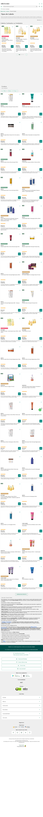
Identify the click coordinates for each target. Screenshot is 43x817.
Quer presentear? (22, 668)
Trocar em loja (22, 665)
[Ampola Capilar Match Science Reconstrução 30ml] (10, 237)
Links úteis (5, 717)
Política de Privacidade (34, 649)
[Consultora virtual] (39, 6)
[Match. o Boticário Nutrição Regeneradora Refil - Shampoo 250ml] (10, 294)
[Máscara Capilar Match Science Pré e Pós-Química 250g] (10, 126)
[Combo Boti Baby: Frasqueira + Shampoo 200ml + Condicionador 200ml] (21, 30)
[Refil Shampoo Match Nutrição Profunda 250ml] (10, 97)
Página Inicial (3, 11)
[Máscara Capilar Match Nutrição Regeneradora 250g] (10, 350)
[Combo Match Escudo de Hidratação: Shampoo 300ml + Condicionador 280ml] (32, 181)
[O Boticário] (5, 3)
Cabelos (7, 11)
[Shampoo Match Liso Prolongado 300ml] (10, 515)
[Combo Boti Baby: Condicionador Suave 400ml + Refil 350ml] (7, 30)
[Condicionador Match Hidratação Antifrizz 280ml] (32, 209)
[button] (12, 46)
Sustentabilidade (6, 713)
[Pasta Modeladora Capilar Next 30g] (32, 570)
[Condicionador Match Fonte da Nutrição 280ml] (10, 181)
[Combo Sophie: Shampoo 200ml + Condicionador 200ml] (32, 542)
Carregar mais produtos (22, 594)
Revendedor (5, 709)
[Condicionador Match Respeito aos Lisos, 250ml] (32, 97)
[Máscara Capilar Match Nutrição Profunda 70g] (32, 237)
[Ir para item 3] (21, 54)
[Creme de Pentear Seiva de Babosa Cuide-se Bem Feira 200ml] (32, 515)
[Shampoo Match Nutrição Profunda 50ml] (32, 294)
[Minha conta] (39, 4)
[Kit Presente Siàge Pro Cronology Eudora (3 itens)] (32, 265)
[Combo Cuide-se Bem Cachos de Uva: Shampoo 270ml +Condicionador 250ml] (10, 570)
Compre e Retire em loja (22, 662)
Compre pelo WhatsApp (22, 658)
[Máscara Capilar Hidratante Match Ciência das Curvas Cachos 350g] (10, 460)
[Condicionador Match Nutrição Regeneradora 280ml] (10, 265)
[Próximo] (26, 55)
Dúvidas (4, 697)
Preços (15, 90)
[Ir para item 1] (19, 54)
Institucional (5, 705)
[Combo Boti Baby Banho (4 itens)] (36, 30)
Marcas (9, 90)
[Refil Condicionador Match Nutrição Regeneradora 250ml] (32, 433)
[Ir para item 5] (23, 54)
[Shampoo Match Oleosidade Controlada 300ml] (32, 126)
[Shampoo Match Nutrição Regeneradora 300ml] (32, 350)
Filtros (5, 90)
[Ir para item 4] (22, 54)
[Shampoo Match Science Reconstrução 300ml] (10, 153)
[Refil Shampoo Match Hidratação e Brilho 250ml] (10, 433)
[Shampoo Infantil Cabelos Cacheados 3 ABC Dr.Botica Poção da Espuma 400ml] (10, 542)
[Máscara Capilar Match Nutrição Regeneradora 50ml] (32, 405)
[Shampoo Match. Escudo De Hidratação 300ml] (32, 487)
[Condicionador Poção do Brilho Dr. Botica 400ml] (32, 153)
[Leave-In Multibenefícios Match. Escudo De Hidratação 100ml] (32, 460)
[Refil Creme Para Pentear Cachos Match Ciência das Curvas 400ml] (10, 405)
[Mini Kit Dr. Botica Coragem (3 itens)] (10, 377)
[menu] (1, 6)
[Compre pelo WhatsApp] (40, 410)
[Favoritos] (42, 4)
